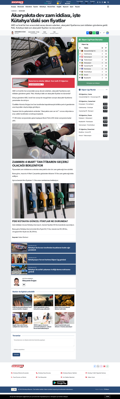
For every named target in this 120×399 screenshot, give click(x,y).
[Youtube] (104, 366)
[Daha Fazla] (97, 32)
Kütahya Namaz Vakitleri (70, 373)
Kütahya (43, 7)
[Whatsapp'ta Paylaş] (94, 32)
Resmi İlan (51, 7)
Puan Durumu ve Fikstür (19, 377)
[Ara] (108, 2)
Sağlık (59, 7)
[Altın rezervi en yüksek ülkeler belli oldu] (64, 300)
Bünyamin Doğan (29, 281)
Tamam (107, 396)
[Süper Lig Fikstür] (106, 90)
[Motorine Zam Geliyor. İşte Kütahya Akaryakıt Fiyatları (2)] (43, 201)
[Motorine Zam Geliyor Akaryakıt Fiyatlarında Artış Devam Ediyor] (43, 141)
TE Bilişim (106, 389)
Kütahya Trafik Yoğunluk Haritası (97, 373)
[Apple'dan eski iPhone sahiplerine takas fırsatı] (22, 318)
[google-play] (60, 383)
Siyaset (65, 7)
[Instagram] (101, 366)
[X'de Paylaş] (90, 32)
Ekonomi (20, 7)
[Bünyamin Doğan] (17, 282)
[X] (98, 366)
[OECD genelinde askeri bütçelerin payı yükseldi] (43, 300)
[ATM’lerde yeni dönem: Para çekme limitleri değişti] (22, 300)
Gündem (28, 7)
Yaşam (77, 7)
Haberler (14, 11)
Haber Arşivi (91, 377)
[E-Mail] (23, 284)
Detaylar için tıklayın (93, 83)
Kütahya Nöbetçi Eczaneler (21, 373)
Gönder (16, 354)
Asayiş (13, 7)
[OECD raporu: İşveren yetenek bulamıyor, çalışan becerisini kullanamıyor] (43, 318)
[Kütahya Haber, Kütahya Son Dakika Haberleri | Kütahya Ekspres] (17, 2)
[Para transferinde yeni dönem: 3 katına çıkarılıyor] (64, 318)
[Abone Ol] (107, 33)
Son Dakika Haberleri (68, 377)
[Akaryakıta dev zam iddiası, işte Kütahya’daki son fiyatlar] (43, 56)
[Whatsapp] (107, 366)
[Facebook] (94, 366)
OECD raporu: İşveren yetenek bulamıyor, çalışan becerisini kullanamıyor (42, 326)
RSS (14, 389)
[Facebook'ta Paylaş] (87, 32)
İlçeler (35, 7)
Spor (71, 7)
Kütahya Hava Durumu (44, 373)
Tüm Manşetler (42, 377)
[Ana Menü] (108, 7)
